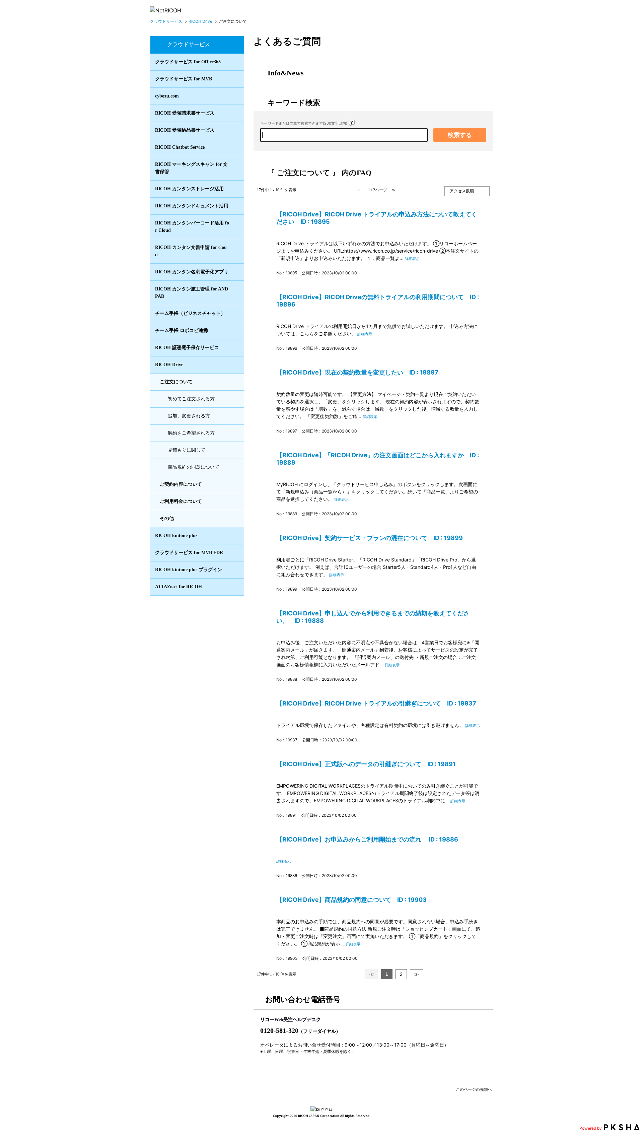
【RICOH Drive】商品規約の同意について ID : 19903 (351, 899)
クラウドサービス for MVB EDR (189, 552)
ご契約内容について (181, 484)
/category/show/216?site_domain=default (235, 62)
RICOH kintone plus (176, 535)
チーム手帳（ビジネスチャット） (190, 313)
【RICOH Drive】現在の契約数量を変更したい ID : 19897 (357, 372)
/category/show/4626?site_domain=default (235, 331)
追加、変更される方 (189, 415)
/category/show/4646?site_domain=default (235, 251)
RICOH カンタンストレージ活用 (189, 188)
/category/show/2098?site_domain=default (235, 272)
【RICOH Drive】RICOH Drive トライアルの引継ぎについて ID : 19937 (376, 703)
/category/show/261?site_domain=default (235, 96)
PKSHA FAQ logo (622, 1127)
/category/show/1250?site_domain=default (235, 113)
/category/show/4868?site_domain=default (235, 570)
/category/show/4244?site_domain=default (235, 147)
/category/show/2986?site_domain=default (235, 227)
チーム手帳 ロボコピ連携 (181, 330)
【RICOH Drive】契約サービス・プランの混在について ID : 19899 (369, 537)
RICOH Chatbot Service (180, 147)
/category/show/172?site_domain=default (235, 79)
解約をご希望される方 (191, 433)
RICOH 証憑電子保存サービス (187, 347)
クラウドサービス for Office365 (188, 61)
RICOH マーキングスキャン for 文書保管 (191, 168)
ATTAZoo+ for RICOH (178, 586)
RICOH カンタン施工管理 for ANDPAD (191, 292)
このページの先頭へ (474, 1089)
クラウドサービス (166, 21)
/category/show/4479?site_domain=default (235, 130)
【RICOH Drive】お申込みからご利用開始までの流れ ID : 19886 (367, 839)
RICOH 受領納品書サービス (184, 130)
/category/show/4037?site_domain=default (235, 293)
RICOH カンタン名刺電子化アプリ (191, 271)
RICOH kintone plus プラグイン (188, 569)
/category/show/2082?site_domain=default (235, 189)
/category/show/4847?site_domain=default (235, 553)
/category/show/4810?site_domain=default (235, 484)
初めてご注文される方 (191, 398)
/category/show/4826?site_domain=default (235, 536)
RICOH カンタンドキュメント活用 (191, 205)
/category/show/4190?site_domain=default (235, 314)
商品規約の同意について (193, 467)
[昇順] (449, 197)
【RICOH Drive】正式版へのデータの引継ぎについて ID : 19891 (366, 763)
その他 (167, 518)
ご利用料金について (181, 501)
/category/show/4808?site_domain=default (235, 365)
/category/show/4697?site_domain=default (235, 348)
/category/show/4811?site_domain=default (235, 501)
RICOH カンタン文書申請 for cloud (191, 251)
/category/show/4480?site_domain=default (235, 206)
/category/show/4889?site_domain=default (235, 587)
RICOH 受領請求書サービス (184, 113)
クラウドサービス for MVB (183, 78)
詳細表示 (412, 258)
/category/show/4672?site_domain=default (235, 168)
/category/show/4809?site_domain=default (235, 382)
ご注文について (176, 381)
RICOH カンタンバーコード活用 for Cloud (192, 226)
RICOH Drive (200, 21)
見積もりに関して (186, 450)
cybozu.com (167, 95)
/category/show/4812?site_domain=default (235, 519)
